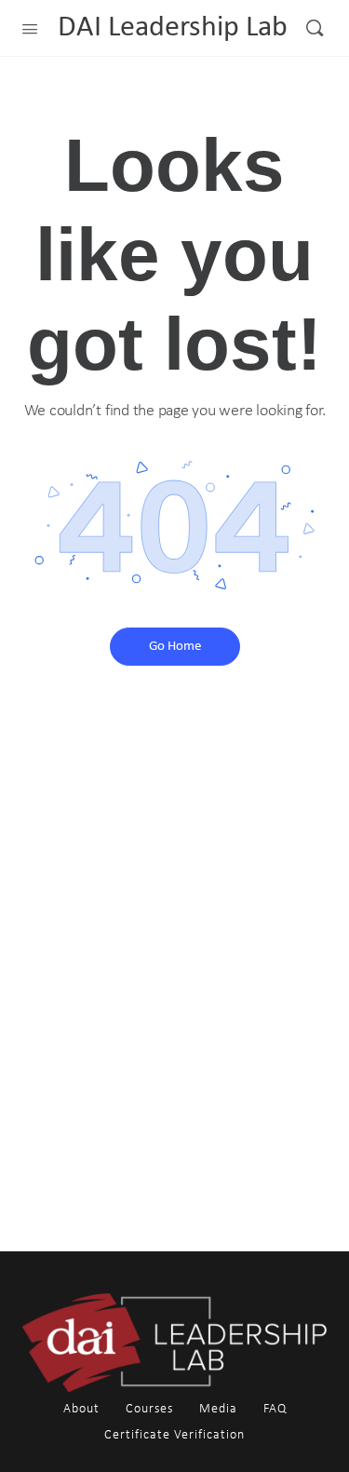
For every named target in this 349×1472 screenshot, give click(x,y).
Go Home (175, 647)
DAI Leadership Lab (173, 28)
